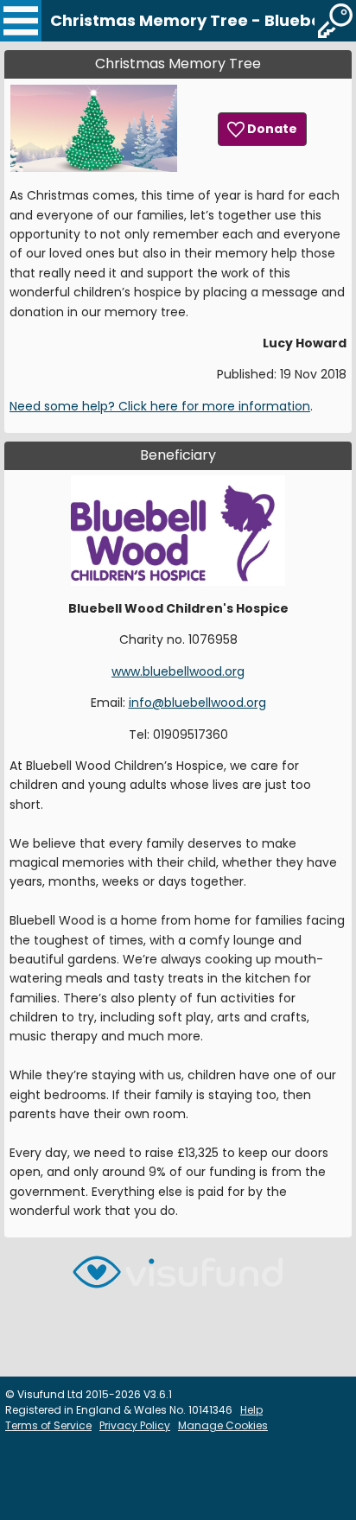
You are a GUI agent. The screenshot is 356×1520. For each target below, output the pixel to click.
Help (251, 1409)
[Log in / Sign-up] (335, 20)
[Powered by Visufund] (178, 1279)
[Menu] (20, 20)
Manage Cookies (223, 1425)
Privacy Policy (134, 1425)
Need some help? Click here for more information (160, 406)
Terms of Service (48, 1425)
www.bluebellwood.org (178, 671)
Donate (271, 128)
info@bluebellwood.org (197, 702)
